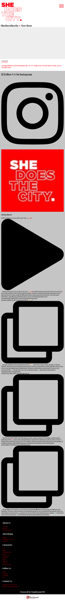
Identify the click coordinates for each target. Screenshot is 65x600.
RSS (3, 577)
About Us (4, 561)
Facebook (5, 574)
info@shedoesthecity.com (9, 585)
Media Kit (4, 537)
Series (4, 550)
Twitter (4, 572)
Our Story (5, 526)
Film (3, 548)
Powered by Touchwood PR (32, 592)
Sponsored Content (7, 539)
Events (4, 559)
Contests (5, 541)
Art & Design (5, 555)
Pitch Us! (4, 528)
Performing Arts (6, 552)
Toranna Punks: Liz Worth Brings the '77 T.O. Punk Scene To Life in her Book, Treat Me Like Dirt (31, 66)
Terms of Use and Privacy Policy (10, 586)
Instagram (5, 575)
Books (4, 554)
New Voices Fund (6, 530)
